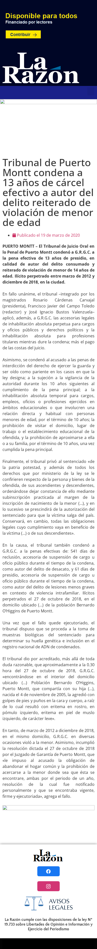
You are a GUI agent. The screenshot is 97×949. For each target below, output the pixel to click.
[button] (90, 91)
